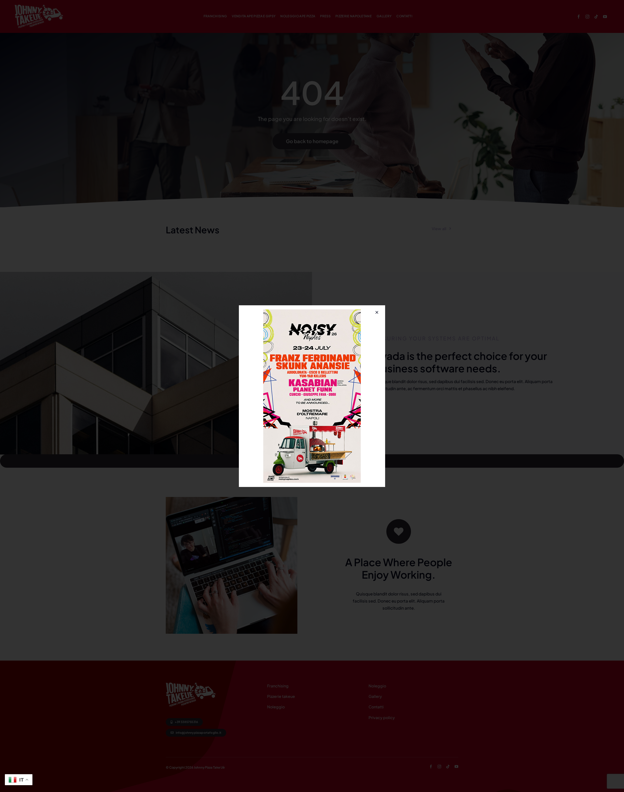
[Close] (376, 312)
